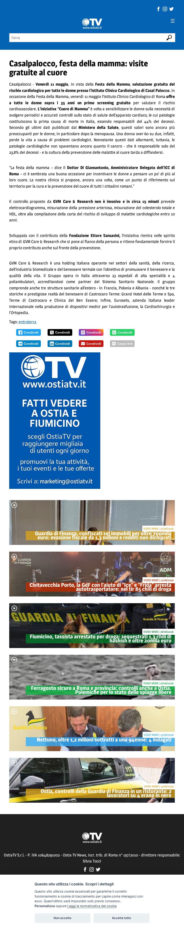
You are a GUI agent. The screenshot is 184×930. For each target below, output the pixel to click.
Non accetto (62, 918)
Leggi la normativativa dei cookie (92, 906)
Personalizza (45, 906)
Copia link (125, 343)
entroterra (27, 321)
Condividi (31, 332)
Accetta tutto (121, 918)
